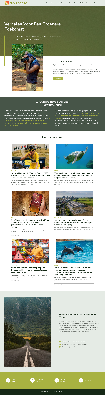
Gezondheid (68, 3)
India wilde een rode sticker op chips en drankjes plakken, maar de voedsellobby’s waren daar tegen (29, 270)
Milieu (82, 3)
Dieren (76, 3)
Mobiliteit (59, 3)
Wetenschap (50, 3)
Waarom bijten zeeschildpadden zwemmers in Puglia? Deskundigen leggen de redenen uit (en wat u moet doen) (73, 175)
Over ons (89, 3)
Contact (96, 3)
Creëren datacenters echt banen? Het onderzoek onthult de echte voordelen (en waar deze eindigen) (73, 222)
